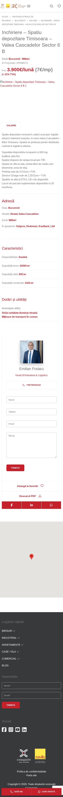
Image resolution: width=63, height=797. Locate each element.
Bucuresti (20, 21)
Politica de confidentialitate (31, 771)
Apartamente (11, 645)
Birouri (7, 631)
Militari (33, 21)
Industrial (9, 638)
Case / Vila (9, 651)
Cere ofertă (48, 792)
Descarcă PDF (27, 496)
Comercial (9, 658)
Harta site (31, 775)
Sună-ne (18, 792)
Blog (5, 665)
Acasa (5, 17)
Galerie (11, 125)
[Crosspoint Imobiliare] (13, 6)
